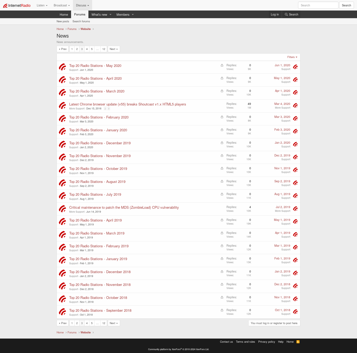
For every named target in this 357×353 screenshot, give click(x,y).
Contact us (226, 342)
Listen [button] (41, 5)
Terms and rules (245, 342)
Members (123, 14)
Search (346, 5)
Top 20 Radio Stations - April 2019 (95, 220)
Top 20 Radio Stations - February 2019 (99, 245)
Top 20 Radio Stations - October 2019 (98, 168)
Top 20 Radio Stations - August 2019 (97, 181)
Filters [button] (291, 57)
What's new (99, 14)
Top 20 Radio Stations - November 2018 (100, 284)
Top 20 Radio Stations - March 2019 (96, 233)
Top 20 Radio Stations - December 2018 (100, 271)
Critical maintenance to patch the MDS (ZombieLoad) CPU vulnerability (124, 207)
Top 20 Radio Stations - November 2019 (100, 155)
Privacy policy (266, 342)
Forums (79, 14)
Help (280, 342)
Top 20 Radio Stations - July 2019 (95, 194)
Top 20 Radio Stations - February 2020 (99, 117)
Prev (64, 49)
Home (64, 14)
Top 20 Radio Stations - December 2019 (100, 142)
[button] (110, 14)
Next (112, 49)
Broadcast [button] (61, 5)
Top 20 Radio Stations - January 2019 (98, 258)
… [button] (97, 49)
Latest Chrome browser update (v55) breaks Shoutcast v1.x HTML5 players (127, 104)
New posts (63, 21)
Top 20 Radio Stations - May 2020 (95, 65)
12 (103, 49)
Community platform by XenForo (178, 349)
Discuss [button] (81, 5)
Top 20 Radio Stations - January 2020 (98, 129)
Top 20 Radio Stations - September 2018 (100, 310)
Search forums (81, 21)
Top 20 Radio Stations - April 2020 (95, 78)
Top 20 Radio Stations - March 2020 (96, 91)
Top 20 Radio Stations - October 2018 (98, 297)
